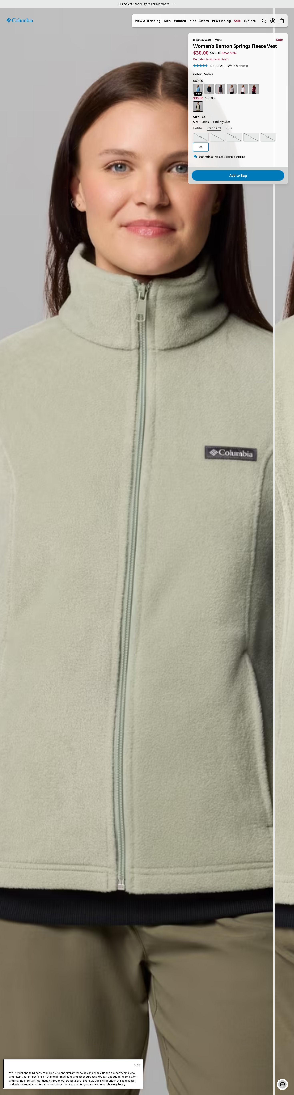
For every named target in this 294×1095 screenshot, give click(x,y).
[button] (282, 1084)
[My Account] (272, 20)
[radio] (198, 89)
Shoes (204, 21)
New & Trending (148, 21)
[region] (147, 551)
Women (180, 21)
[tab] (197, 128)
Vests (218, 40)
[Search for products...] (264, 20)
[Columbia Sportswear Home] (19, 20)
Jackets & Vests (202, 40)
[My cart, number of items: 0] (281, 20)
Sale (237, 21)
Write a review (238, 65)
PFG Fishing (221, 21)
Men (167, 21)
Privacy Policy (116, 1084)
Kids (192, 21)
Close (137, 1064)
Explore (250, 21)
